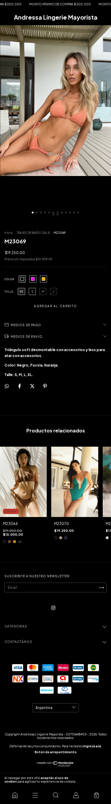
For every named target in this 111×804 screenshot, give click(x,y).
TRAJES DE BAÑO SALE (33, 232)
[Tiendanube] (55, 765)
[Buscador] (55, 795)
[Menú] (35, 795)
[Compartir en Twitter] (32, 386)
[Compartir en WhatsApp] (6, 386)
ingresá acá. (92, 746)
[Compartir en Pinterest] (45, 386)
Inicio (8, 232)
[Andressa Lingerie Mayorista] (14, 795)
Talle (8, 291)
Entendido (94, 779)
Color (9, 279)
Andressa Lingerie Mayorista (55, 17)
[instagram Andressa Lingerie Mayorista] (53, 608)
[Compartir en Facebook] (19, 386)
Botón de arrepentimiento (56, 752)
